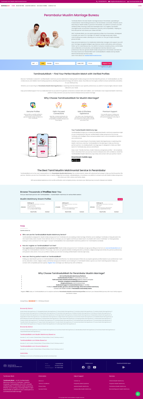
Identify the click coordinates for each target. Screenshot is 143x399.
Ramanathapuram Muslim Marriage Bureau (30, 318)
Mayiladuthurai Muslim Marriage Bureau (101, 315)
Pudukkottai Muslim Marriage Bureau (103, 316)
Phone (46, 363)
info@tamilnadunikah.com (118, 1)
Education (22, 337)
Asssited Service (30, 6)
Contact (47, 211)
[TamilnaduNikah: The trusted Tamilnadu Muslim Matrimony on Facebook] (83, 368)
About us (41, 381)
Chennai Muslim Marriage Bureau (65, 311)
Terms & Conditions (44, 383)
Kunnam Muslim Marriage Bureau (47, 329)
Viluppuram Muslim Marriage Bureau (46, 323)
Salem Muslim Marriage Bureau (67, 318)
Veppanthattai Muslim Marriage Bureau (29, 331)
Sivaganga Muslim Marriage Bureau (84, 318)
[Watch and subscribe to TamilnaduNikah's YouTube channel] (94, 368)
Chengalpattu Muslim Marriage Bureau (46, 311)
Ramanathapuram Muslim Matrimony (119, 389)
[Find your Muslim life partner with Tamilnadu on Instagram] (89, 368)
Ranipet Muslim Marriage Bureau (50, 318)
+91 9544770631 (59, 365)
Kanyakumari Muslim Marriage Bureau (29, 315)
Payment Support (49, 367)
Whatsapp (47, 365)
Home (13, 6)
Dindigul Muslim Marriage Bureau (47, 313)
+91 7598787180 (59, 367)
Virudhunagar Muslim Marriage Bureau (65, 323)
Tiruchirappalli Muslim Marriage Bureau (82, 320)
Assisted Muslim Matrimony (81, 386)
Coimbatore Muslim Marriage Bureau (84, 311)
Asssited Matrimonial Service (93, 55)
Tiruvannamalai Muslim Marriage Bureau (83, 322)
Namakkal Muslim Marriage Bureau (49, 316)
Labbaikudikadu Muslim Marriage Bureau (85, 329)
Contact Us (52, 6)
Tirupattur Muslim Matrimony (117, 383)
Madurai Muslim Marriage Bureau (82, 315)
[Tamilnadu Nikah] (5, 6)
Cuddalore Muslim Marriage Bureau (102, 311)
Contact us (77, 381)
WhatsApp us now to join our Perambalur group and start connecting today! (38, 356)
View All (120, 199)
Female (49, 63)
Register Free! (107, 63)
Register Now (51, 263)
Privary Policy (105, 67)
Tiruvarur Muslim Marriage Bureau (102, 322)
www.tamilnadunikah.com (113, 248)
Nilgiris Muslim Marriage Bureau (66, 316)
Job (27, 337)
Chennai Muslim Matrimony (116, 381)
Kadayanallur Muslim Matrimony (82, 389)
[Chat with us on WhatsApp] (138, 394)
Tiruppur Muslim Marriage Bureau (46, 322)
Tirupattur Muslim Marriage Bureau (28, 322)
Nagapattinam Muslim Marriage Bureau (29, 316)
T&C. (111, 67)
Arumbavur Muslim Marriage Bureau (29, 329)
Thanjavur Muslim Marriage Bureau (28, 320)
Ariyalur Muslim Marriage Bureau (28, 311)
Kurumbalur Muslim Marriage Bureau (65, 329)
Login (140, 6)
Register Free (20, 6)
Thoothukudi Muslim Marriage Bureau (63, 320)
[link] (76, 160)
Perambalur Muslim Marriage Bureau (84, 316)
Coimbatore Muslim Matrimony (117, 386)
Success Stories (42, 6)
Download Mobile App (135, 1)
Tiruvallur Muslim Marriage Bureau (64, 322)
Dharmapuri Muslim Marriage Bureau (29, 313)
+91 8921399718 (102, 1)
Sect (52, 337)
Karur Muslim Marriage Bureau (47, 315)
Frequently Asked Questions (81, 383)
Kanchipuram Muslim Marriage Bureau (100, 313)
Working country (58, 337)
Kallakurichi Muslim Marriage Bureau (81, 313)
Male (42, 63)
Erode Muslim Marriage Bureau (64, 313)
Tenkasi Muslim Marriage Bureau (102, 318)
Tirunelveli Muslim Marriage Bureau (102, 320)
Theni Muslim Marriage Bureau (45, 320)
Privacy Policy (42, 386)
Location (32, 337)
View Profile (33, 211)
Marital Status (38, 337)
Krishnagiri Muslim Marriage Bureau (64, 315)
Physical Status (46, 337)
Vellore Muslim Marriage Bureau (28, 323)
